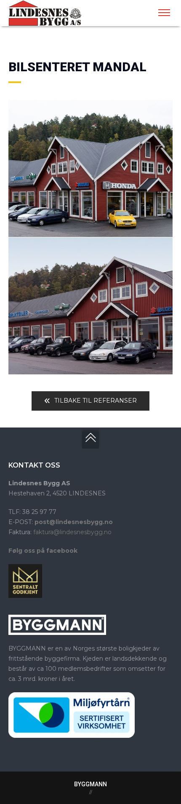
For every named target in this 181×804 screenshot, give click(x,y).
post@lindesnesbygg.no (74, 522)
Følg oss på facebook (42, 550)
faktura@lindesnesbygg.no (72, 532)
